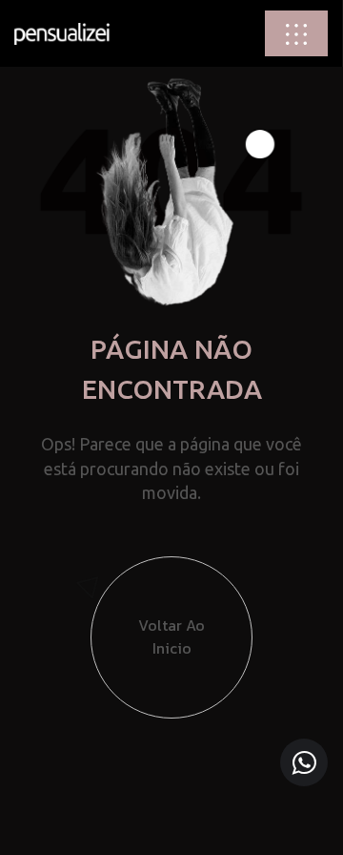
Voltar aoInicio (171, 636)
